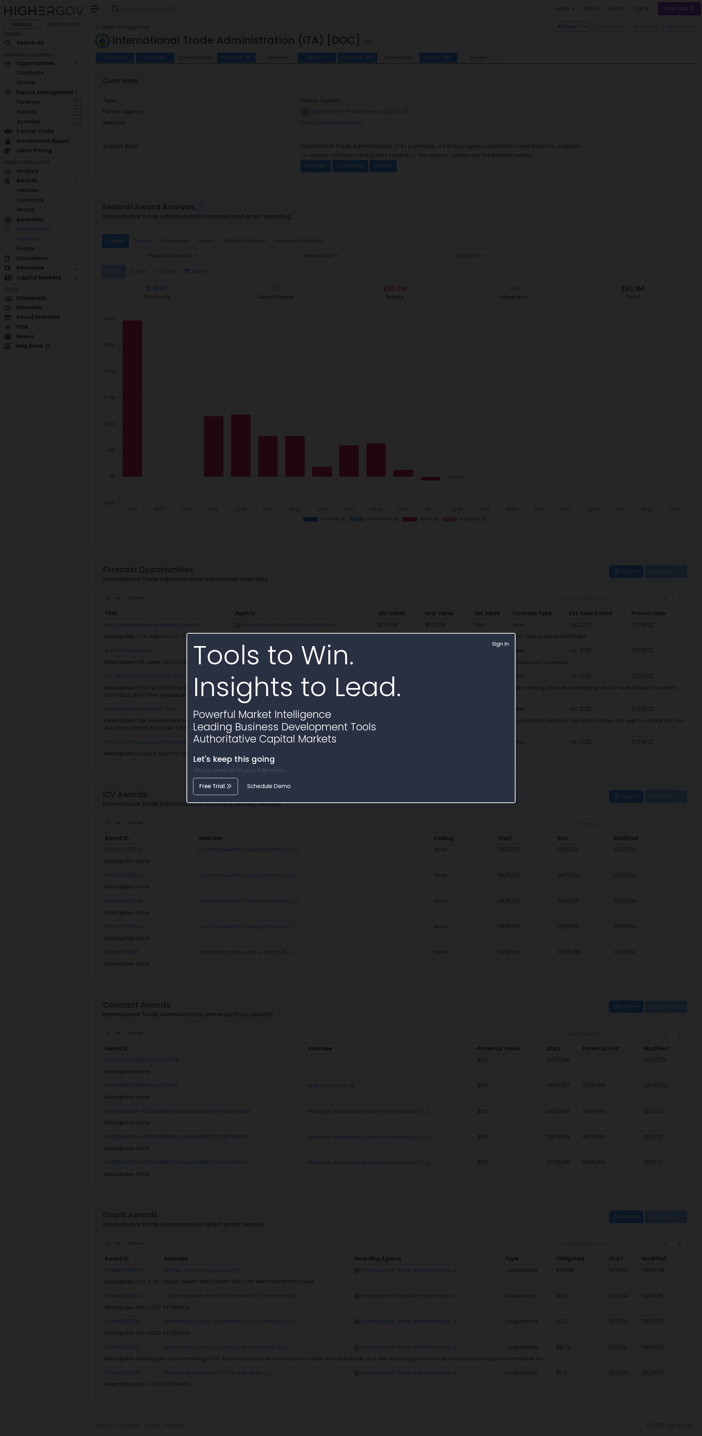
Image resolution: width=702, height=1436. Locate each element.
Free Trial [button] (212, 786)
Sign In (500, 644)
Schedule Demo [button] (269, 786)
